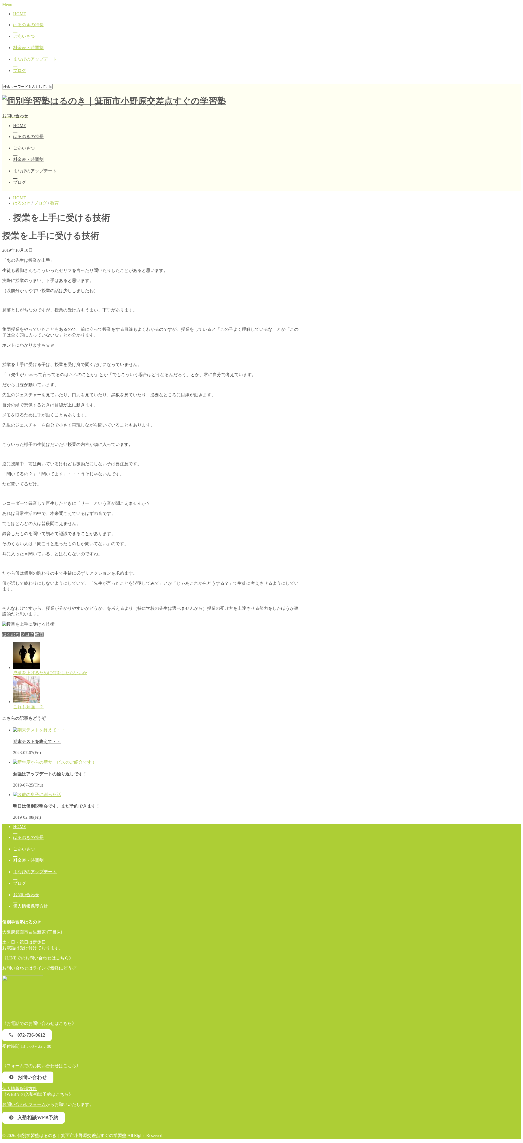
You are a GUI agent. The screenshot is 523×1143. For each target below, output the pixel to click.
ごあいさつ (24, 36)
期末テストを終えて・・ (37, 741)
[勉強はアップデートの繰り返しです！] (54, 762)
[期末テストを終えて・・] (39, 730)
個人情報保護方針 (30, 906)
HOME (19, 13)
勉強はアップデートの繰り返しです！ (50, 774)
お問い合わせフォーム (24, 1104)
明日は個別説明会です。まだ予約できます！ (56, 806)
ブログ (19, 70)
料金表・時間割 (28, 47)
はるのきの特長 (28, 24)
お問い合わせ (26, 894)
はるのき (11, 634)
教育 (39, 634)
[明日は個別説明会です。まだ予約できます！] (37, 794)
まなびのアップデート (35, 59)
